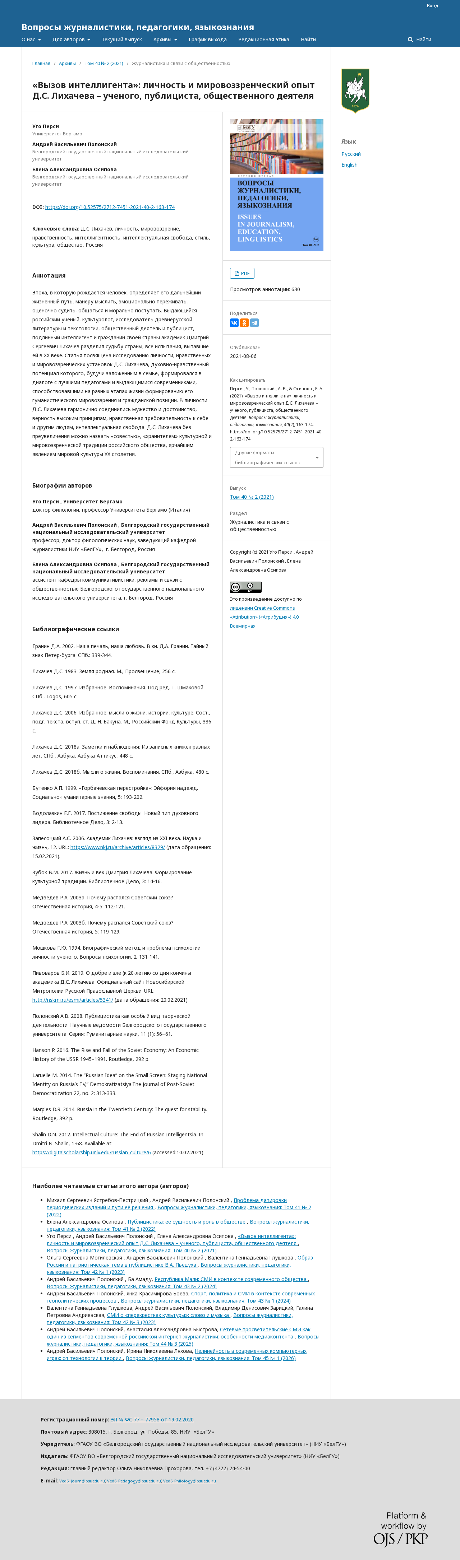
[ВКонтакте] (234, 322)
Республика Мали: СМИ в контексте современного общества (231, 1279)
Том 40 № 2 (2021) (103, 63)
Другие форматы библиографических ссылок (267, 457)
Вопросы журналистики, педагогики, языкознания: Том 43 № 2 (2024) (132, 1286)
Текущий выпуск (122, 39)
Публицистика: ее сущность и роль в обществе (187, 1221)
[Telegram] (254, 322)
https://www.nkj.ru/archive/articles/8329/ (117, 847)
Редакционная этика (263, 39)
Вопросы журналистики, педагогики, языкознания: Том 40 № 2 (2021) (132, 1250)
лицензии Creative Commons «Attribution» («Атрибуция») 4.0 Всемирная (264, 617)
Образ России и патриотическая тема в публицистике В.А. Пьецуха (180, 1261)
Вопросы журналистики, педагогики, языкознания (138, 27)
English (349, 164)
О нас (29, 39)
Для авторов (69, 39)
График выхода (208, 39)
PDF (244, 273)
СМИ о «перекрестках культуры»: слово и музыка (168, 1315)
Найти (308, 39)
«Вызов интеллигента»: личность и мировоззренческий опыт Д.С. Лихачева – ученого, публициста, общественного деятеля (172, 1240)
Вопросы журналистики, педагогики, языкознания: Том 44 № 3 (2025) (183, 1340)
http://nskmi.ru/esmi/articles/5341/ (72, 999)
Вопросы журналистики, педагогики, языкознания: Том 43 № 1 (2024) (206, 1300)
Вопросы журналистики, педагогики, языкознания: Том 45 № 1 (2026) (211, 1358)
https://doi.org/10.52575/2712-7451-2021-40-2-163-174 (110, 207)
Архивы (163, 39)
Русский (351, 153)
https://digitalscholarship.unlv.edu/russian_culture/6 (91, 1152)
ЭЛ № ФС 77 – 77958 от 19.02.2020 (152, 1419)
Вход (432, 5)
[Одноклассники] (244, 322)
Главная (41, 63)
